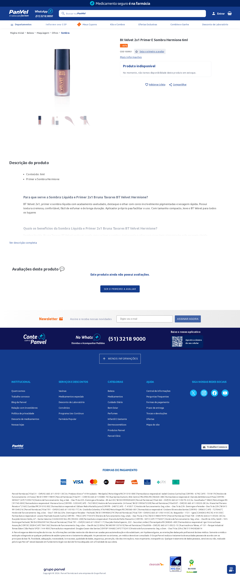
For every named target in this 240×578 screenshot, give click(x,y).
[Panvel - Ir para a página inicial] (18, 13)
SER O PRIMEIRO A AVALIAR (120, 288)
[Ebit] (175, 564)
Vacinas (62, 390)
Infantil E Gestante (117, 419)
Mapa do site (153, 424)
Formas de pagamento (157, 402)
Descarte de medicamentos (25, 419)
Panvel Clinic (114, 435)
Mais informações (131, 57)
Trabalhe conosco (20, 396)
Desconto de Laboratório (215, 24)
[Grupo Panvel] (54, 569)
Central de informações (158, 390)
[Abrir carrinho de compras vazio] (230, 13)
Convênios (64, 407)
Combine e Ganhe (179, 24)
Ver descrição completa (23, 242)
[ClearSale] (156, 564)
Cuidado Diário (115, 402)
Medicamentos (115, 396)
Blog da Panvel (18, 402)
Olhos (55, 32)
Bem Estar (113, 407)
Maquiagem (43, 32)
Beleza (30, 32)
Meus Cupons (90, 24)
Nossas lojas (17, 424)
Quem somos (18, 390)
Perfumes (113, 413)
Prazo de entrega (155, 407)
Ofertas (150, 419)
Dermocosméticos (117, 424)
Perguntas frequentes (157, 396)
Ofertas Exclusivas (147, 24)
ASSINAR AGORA (187, 319)
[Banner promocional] (120, 3)
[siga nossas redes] (193, 393)
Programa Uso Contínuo (71, 413)
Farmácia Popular (67, 419)
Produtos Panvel (116, 430)
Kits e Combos (117, 24)
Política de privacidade (22, 413)
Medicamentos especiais (71, 396)
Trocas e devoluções (156, 413)
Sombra (65, 32)
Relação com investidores (24, 407)
